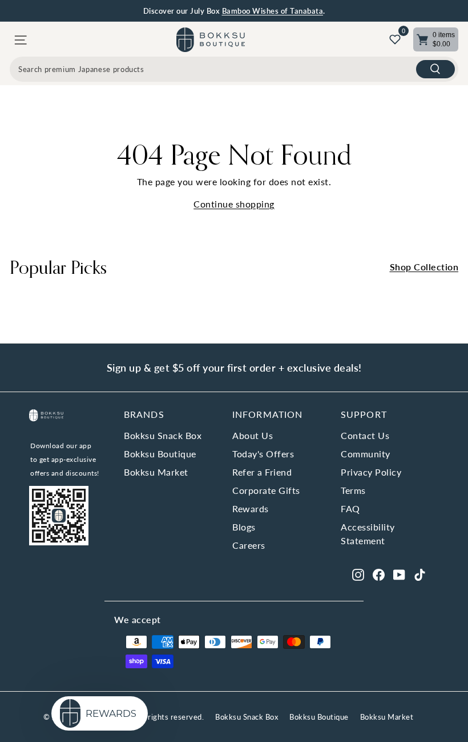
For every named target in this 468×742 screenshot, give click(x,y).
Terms (353, 490)
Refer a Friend (262, 471)
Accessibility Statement (368, 533)
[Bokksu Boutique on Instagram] (358, 574)
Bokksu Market (156, 471)
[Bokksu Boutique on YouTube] (399, 574)
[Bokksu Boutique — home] (210, 39)
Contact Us (365, 435)
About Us (252, 435)
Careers (248, 545)
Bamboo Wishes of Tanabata (273, 10)
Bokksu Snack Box (162, 435)
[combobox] (234, 69)
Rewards (250, 508)
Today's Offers (263, 453)
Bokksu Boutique (160, 453)
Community (365, 453)
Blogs (244, 526)
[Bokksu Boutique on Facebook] (379, 574)
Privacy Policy (371, 471)
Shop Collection (424, 266)
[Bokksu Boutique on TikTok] (420, 574)
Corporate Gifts (266, 490)
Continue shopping (234, 203)
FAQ (350, 508)
